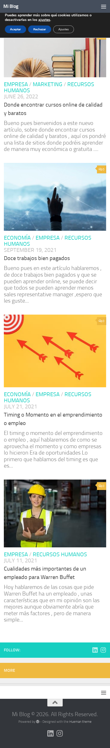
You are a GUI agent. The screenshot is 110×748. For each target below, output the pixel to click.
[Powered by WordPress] (37, 721)
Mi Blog (10, 6)
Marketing (47, 84)
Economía (17, 238)
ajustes (44, 20)
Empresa (16, 84)
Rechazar (39, 29)
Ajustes (63, 29)
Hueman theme (80, 722)
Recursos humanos (60, 554)
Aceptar (15, 29)
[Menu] (103, 6)
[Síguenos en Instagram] (103, 650)
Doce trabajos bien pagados (37, 258)
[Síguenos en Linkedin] (95, 650)
